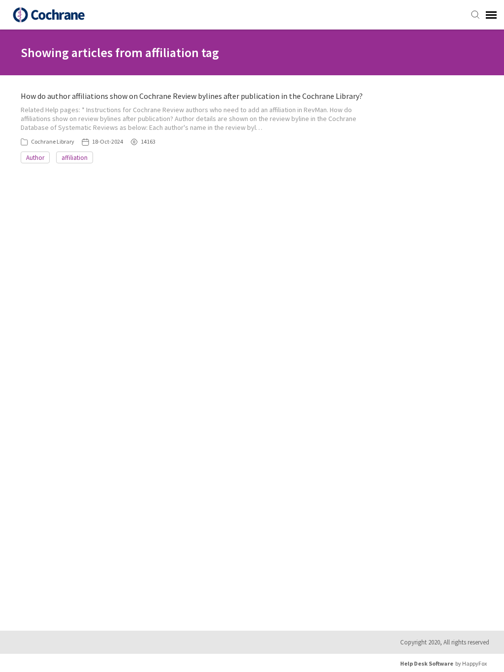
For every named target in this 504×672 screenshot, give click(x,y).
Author (35, 157)
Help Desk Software (426, 663)
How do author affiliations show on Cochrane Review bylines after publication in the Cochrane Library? (192, 96)
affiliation (75, 157)
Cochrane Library (52, 141)
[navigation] (491, 14)
